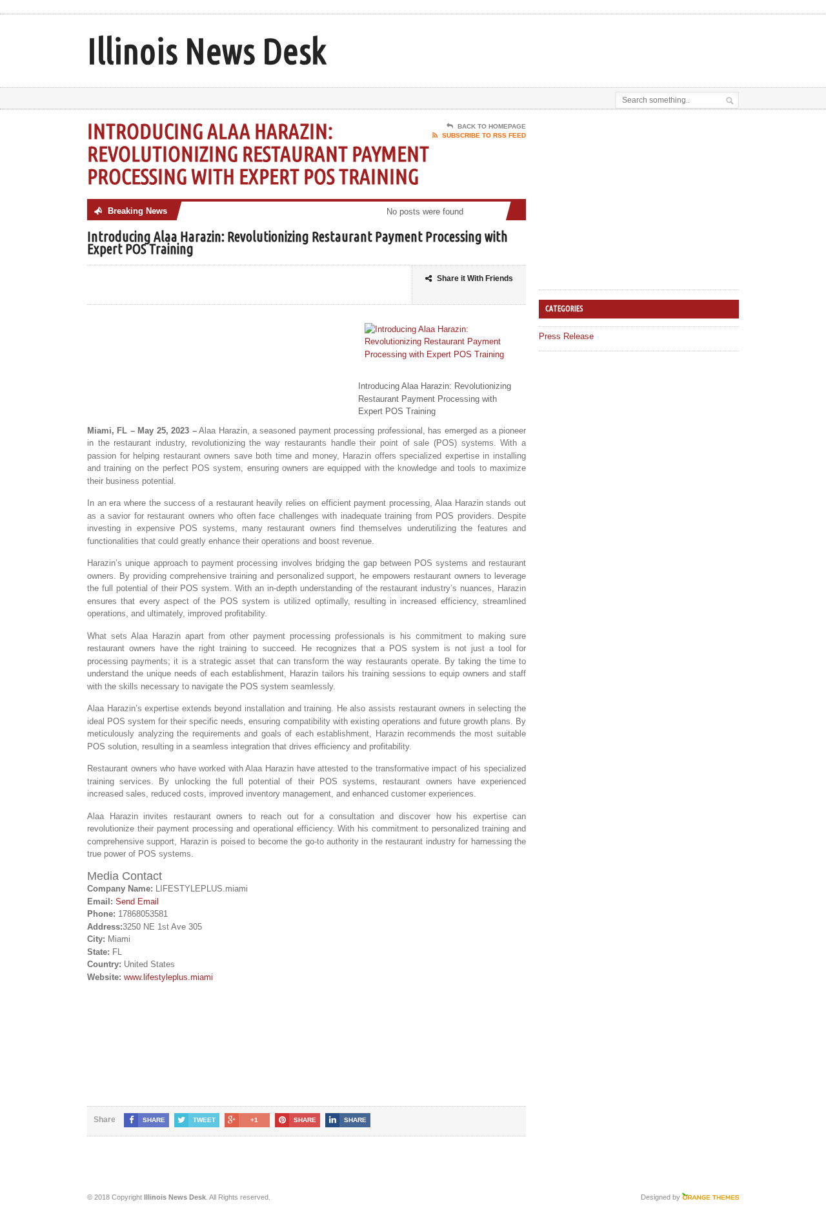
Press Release (566, 336)
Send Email (137, 901)
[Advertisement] (588, 47)
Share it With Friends (475, 278)
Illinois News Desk (206, 50)
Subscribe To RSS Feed (484, 135)
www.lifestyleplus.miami (168, 977)
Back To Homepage (492, 126)
